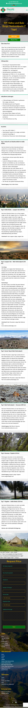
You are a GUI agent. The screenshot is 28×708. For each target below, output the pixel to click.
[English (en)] (12, 5)
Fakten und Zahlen (5, 680)
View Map (14, 36)
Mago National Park (5, 668)
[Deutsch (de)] (14, 5)
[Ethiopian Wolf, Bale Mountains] (14, 402)
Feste (2, 682)
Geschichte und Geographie (7, 684)
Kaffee (2, 677)
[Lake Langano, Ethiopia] (14, 207)
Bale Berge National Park (6, 664)
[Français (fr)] (15, 5)
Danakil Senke (4, 669)
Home (2, 636)
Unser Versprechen (5, 645)
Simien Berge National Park (7, 666)
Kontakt (3, 646)
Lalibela (3, 659)
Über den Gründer (5, 638)
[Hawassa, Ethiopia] (14, 499)
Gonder (3, 656)
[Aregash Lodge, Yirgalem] (14, 551)
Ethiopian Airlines (5, 693)
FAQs (2, 639)
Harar (2, 657)
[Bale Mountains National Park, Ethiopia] (14, 348)
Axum (2, 654)
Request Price (14, 39)
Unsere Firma (4, 641)
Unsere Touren (4, 643)
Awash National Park (6, 662)
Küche (2, 679)
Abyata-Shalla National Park (7, 661)
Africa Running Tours (6, 691)
